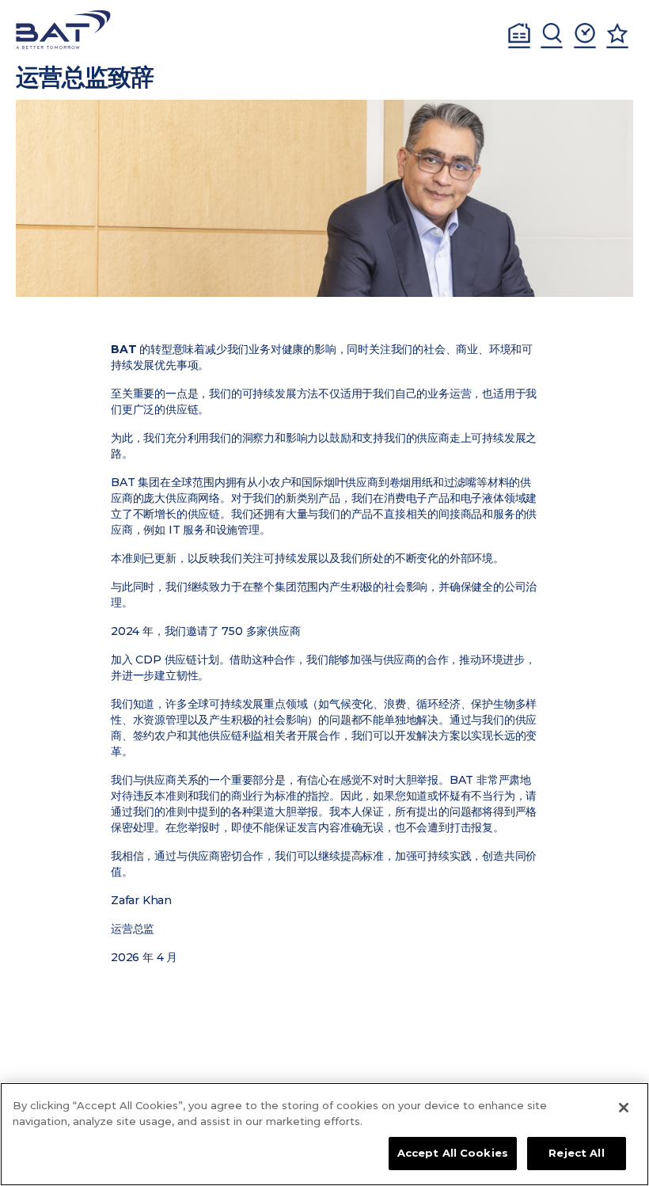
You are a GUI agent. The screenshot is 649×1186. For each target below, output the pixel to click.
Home (519, 35)
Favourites (617, 35)
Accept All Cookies (452, 1152)
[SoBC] (63, 30)
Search (551, 35)
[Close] (623, 1107)
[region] (324, 1134)
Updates (585, 35)
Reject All (576, 1152)
